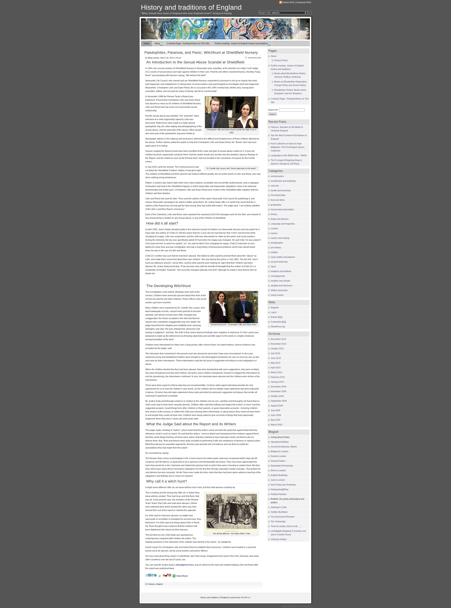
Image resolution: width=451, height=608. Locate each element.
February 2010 (278, 377)
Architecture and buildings (283, 181)
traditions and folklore (281, 271)
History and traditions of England (191, 7)
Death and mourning (281, 190)
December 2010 (278, 339)
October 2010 (277, 348)
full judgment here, (185, 565)
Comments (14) (254, 58)
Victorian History (278, 539)
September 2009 (279, 401)
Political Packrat (278, 494)
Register (275, 307)
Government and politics (282, 209)
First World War (278, 195)
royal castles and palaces (283, 257)
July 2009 (275, 410)
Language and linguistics (283, 224)
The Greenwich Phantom (283, 517)
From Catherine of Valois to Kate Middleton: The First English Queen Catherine (287, 147)
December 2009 (278, 386)
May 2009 (275, 420)
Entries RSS (288, 2)
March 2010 (276, 372)
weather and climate (280, 281)
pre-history (276, 247)
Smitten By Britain (279, 512)
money (274, 233)
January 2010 (277, 382)
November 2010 (278, 344)
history (151, 584)
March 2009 (276, 424)
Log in (274, 312)
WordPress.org (278, 326)
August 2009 (277, 405)
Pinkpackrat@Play (279, 489)
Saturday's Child (278, 507)
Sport (273, 266)
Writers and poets (279, 290)
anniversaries (277, 176)
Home (146, 43)
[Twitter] (160, 576)
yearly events (277, 295)
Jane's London (278, 480)
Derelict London (278, 456)
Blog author (153, 58)
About (157, 43)
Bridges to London (279, 451)
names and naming (280, 238)
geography (276, 205)
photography (277, 243)
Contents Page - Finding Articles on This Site (188, 43)
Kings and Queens (280, 219)
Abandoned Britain (280, 442)
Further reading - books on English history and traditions (241, 43)
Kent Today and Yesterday (283, 485)
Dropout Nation (278, 461)
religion (159, 584)
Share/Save (182, 576)
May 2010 (275, 363)
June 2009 (276, 415)
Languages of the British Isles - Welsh (289, 155)
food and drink (278, 200)
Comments (278, 322)
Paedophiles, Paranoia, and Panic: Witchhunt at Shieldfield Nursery (201, 52)
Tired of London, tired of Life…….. (287, 526)
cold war (275, 186)
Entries (276, 317)
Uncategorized (278, 276)
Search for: (273, 110)
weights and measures (281, 285)
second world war (279, 262)
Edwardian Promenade (282, 465)
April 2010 (276, 367)
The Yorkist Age (278, 521)
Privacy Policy (281, 60)
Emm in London (278, 470)
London (274, 228)
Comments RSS (303, 2)
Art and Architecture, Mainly (284, 446)
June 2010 (276, 358)
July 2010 (275, 353)
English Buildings (279, 475)
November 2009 (278, 391)
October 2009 (277, 396)
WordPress (246, 597)
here (171, 568)
